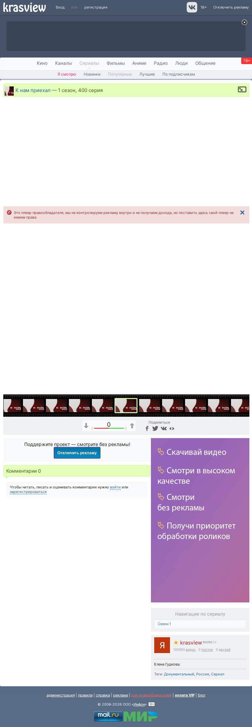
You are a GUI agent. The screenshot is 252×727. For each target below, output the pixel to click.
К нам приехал (33, 90)
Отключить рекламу (231, 7)
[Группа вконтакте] (191, 11)
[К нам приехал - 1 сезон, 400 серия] (126, 405)
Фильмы (116, 63)
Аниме (139, 63)
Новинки (92, 74)
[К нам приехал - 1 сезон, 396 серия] (33, 405)
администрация (61, 695)
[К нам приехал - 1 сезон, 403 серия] (172, 405)
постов (207, 649)
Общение (205, 63)
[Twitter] (154, 428)
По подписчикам (178, 74)
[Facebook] (147, 428)
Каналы (63, 63)
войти (115, 487)
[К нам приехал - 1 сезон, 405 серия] (218, 405)
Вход (60, 7)
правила (85, 695)
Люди (181, 63)
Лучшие (147, 74)
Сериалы (89, 63)
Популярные (120, 74)
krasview (187, 643)
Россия (202, 674)
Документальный (179, 674)
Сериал (217, 674)
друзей (224, 649)
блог (202, 695)
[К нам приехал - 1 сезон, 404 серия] (195, 405)
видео (191, 649)
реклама (120, 695)
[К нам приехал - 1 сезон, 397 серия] (56, 405)
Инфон (139, 704)
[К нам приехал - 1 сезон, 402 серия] (149, 405)
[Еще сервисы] (171, 428)
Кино (42, 63)
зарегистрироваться (28, 491)
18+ (203, 7)
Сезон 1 (164, 623)
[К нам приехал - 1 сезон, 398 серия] (79, 405)
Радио (161, 63)
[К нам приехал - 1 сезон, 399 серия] (102, 405)
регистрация (95, 7)
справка (103, 695)
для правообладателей (151, 695)
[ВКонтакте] (163, 428)
